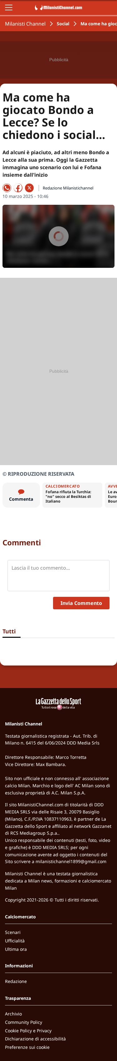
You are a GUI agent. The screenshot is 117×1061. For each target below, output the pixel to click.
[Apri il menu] (8, 7)
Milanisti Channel (25, 23)
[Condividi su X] (29, 188)
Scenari (13, 932)
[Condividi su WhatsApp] (6, 188)
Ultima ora (16, 949)
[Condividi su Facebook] (18, 188)
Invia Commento (81, 603)
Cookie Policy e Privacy (28, 1031)
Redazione (16, 981)
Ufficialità (15, 941)
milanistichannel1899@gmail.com (71, 861)
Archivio (13, 1014)
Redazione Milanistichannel (68, 188)
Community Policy (23, 1022)
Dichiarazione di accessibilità (35, 1039)
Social (63, 24)
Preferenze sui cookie (27, 1047)
